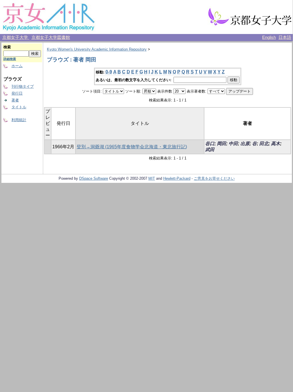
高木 (275, 143)
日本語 (284, 37)
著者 (15, 100)
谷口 (209, 143)
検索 (7, 47)
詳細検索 (9, 59)
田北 (263, 143)
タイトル (18, 107)
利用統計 (18, 120)
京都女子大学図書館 (50, 37)
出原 (245, 143)
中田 (233, 143)
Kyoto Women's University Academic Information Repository (97, 49)
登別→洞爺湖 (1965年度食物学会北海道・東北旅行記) (132, 146)
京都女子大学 (15, 37)
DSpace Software (93, 178)
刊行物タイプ (22, 86)
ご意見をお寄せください (214, 178)
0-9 (108, 71)
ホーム (17, 66)
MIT (151, 178)
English (269, 37)
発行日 (17, 93)
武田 (209, 149)
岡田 (221, 143)
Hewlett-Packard (176, 178)
